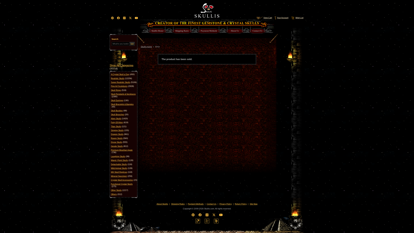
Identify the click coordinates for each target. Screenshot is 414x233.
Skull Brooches (119, 114)
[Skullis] (207, 9)
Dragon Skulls (120, 134)
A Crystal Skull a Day (123, 74)
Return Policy (241, 204)
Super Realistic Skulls (124, 82)
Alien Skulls (119, 118)
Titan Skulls (118, 126)
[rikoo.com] (198, 221)
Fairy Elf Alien (119, 122)
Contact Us (211, 204)
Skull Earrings (120, 100)
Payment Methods (196, 204)
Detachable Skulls (121, 164)
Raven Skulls (119, 138)
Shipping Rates (178, 204)
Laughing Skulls (120, 156)
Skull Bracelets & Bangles (122, 105)
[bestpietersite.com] (216, 221)
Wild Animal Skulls (121, 168)
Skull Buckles (119, 111)
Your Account (282, 18)
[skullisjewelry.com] (207, 221)
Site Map (253, 204)
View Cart (267, 18)
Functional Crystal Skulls (122, 185)
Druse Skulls (119, 142)
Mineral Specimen (121, 176)
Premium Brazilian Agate (122, 151)
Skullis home (146, 47)
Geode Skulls (119, 146)
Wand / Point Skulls (122, 160)
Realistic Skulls (121, 78)
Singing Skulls (120, 130)
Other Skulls (119, 190)
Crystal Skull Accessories (124, 180)
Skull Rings (118, 90)
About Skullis (162, 204)
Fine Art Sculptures (122, 86)
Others (116, 194)
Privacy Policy (225, 204)
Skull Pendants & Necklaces (123, 95)
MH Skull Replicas (121, 172)
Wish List (299, 18)
